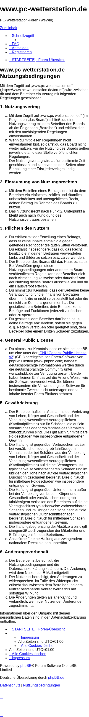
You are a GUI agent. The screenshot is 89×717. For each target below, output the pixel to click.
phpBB (25, 666)
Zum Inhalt (8, 28)
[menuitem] (14, 44)
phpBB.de (56, 677)
